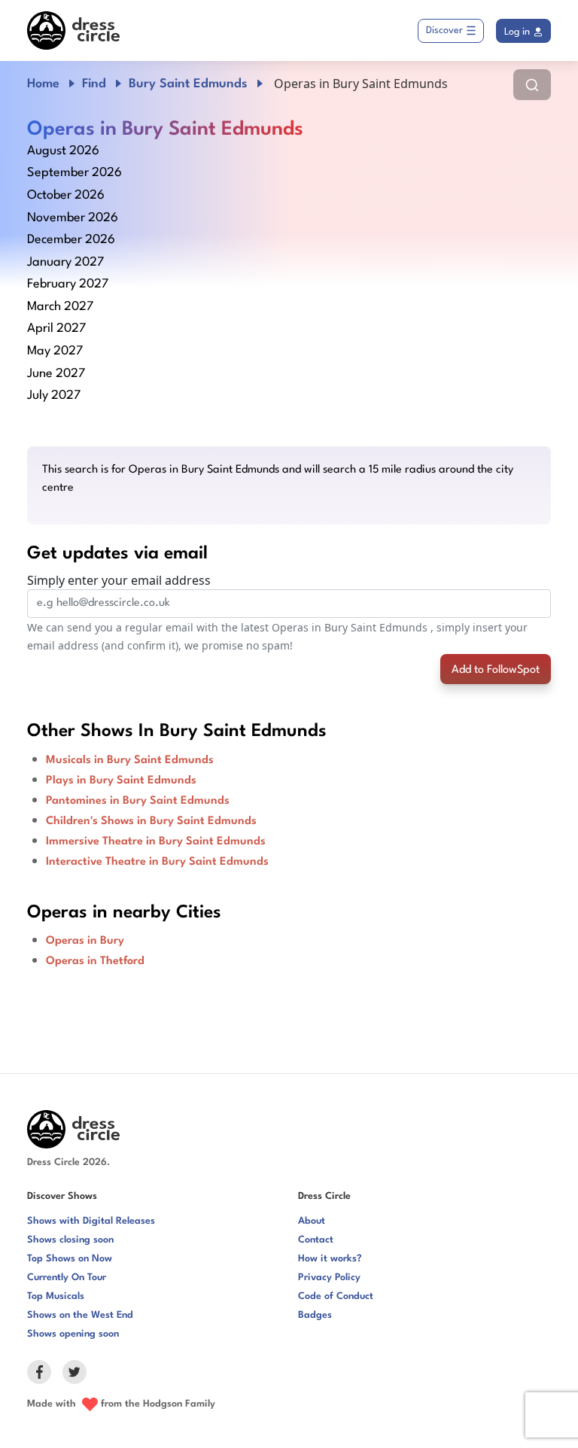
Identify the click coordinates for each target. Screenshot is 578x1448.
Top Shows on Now (69, 1259)
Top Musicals (55, 1296)
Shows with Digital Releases (91, 1221)
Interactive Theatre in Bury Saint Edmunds (157, 862)
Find (94, 84)
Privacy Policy (329, 1277)
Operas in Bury (85, 941)
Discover (444, 30)
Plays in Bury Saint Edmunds (121, 780)
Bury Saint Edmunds (188, 84)
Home (43, 84)
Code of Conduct (335, 1296)
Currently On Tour (66, 1277)
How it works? (330, 1259)
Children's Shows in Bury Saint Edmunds (151, 821)
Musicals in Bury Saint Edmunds (130, 760)
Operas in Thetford (95, 961)
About (311, 1221)
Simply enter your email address (119, 580)
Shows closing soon (70, 1240)
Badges (315, 1315)
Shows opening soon (73, 1334)
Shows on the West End (80, 1315)
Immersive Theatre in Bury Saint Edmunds (156, 841)
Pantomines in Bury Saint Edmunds (138, 801)
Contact (315, 1240)
